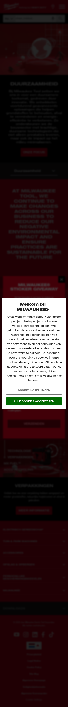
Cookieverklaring (17, 362)
